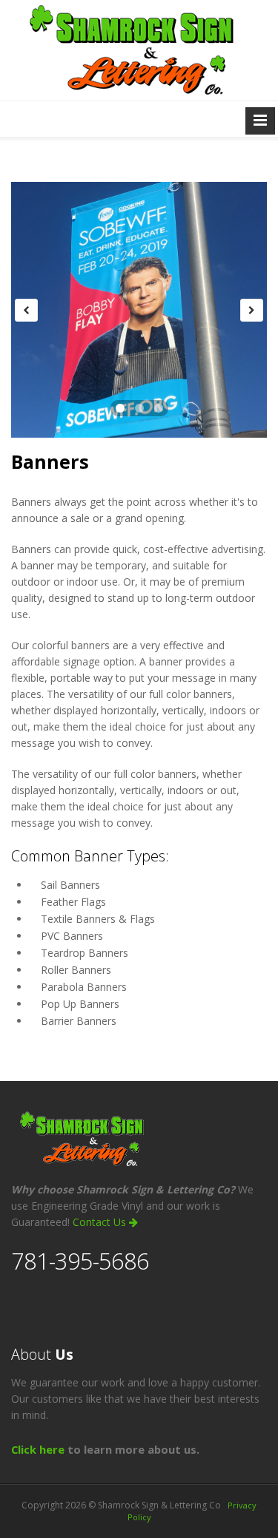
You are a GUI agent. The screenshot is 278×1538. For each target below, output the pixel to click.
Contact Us (101, 1222)
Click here (37, 1449)
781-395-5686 (80, 1260)
